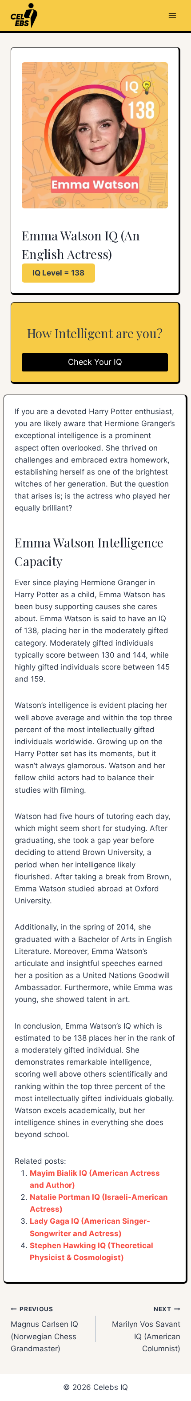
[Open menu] (172, 15)
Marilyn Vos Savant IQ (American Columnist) (146, 1329)
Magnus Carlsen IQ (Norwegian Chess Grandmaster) (44, 1329)
